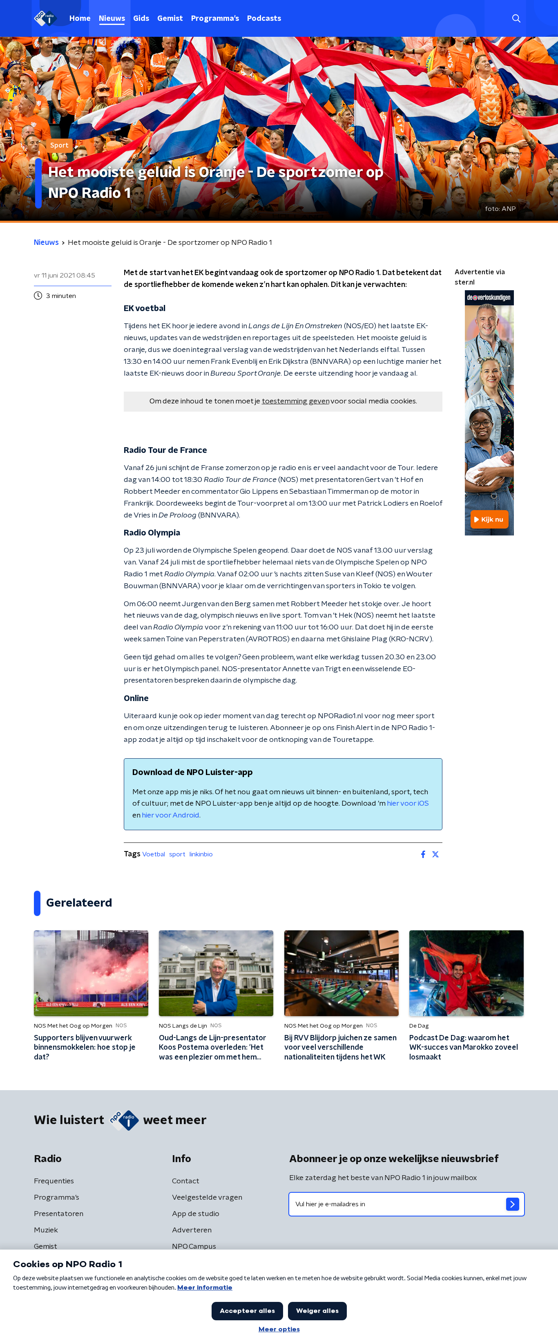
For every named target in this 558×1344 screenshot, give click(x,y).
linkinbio (201, 854)
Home (80, 18)
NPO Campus (194, 1246)
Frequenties (54, 1181)
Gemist (170, 18)
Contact (185, 1181)
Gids (141, 18)
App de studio (195, 1214)
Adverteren (192, 1230)
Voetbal (153, 854)
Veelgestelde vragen (207, 1197)
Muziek (46, 1230)
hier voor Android (170, 815)
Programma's (215, 18)
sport (177, 854)
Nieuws (112, 18)
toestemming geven (295, 401)
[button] (516, 18)
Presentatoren (58, 1214)
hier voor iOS (408, 803)
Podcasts (264, 18)
